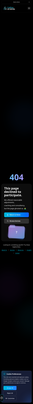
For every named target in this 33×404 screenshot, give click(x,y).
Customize (11, 398)
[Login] (29, 2)
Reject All (10, 393)
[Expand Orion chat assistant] (2, 398)
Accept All (10, 388)
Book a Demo (16, 2)
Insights (29, 250)
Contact (17, 253)
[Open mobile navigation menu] (29, 8)
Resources (21, 250)
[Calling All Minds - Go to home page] (9, 8)
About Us (4, 250)
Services (12, 250)
